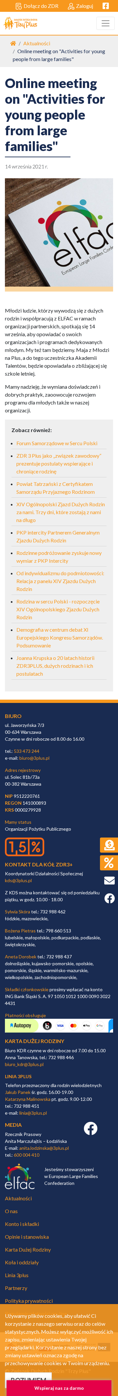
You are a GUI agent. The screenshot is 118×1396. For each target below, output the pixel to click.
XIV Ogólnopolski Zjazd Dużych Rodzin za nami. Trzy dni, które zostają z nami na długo (60, 512)
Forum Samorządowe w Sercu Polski (56, 443)
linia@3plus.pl (33, 1113)
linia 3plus (18, 1076)
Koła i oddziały (22, 1262)
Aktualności (36, 43)
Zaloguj (84, 6)
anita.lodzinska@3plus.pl (44, 1148)
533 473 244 (26, 751)
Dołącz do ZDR (41, 6)
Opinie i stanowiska (27, 1236)
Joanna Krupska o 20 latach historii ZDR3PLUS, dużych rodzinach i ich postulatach (55, 666)
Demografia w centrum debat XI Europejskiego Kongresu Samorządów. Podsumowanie (59, 637)
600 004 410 (26, 1155)
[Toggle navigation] (105, 23)
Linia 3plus (17, 1275)
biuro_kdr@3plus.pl (24, 1064)
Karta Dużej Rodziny (28, 1249)
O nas (11, 1211)
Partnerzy (16, 1288)
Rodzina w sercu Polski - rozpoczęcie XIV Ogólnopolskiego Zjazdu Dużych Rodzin (58, 609)
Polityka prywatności (29, 1301)
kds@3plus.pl (18, 880)
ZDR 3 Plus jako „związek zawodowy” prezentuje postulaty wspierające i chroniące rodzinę (58, 463)
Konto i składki (22, 1224)
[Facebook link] (90, 1132)
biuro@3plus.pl (34, 758)
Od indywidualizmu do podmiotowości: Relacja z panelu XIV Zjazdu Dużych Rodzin (60, 581)
